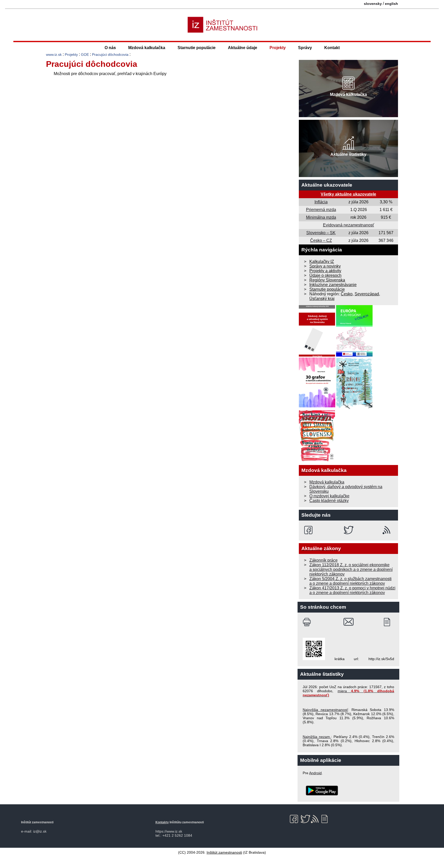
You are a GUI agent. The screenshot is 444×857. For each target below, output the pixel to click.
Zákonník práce (323, 560)
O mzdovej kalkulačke (329, 496)
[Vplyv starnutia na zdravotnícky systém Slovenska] (317, 460)
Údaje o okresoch (325, 275)
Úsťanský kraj (322, 298)
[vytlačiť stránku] (308, 622)
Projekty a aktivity (325, 271)
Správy (305, 47)
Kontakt (332, 47)
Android (315, 773)
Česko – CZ (321, 240)
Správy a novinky (325, 266)
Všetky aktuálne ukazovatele (348, 194)
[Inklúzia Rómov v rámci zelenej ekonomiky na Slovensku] (354, 407)
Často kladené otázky (329, 500)
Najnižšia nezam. (317, 737)
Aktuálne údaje (242, 47)
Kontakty (162, 822)
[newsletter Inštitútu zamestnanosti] (389, 622)
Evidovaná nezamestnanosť (348, 225)
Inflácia (321, 202)
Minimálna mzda (321, 217)
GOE (85, 54)
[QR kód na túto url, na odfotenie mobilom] (314, 659)
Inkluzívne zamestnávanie (333, 284)
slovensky (373, 4)
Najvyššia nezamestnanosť (325, 710)
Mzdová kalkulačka (146, 47)
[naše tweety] (349, 530)
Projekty (278, 47)
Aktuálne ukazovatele (326, 185)
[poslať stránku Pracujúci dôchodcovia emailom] (349, 622)
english (391, 4)
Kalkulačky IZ (321, 261)
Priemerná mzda (321, 209)
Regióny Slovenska (327, 280)
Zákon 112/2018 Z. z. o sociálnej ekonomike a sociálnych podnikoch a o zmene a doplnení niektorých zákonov (351, 569)
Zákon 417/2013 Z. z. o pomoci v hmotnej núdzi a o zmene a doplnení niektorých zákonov (352, 590)
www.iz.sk (54, 54)
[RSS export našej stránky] (388, 530)
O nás (110, 47)
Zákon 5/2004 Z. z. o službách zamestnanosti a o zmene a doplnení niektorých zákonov (350, 581)
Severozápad (367, 294)
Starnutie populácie (197, 47)
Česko (347, 294)
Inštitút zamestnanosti (224, 852)
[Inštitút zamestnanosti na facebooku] (309, 530)
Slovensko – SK (321, 233)
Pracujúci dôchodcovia (110, 54)
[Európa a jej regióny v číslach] (354, 355)
